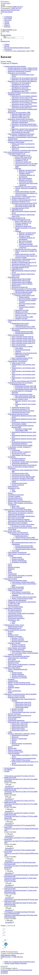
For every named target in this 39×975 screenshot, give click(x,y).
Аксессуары (15, 550)
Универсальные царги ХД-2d (21, 198)
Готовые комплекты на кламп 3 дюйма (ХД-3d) (22, 69)
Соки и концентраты (14, 691)
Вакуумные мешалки (25, 178)
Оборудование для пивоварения (18, 532)
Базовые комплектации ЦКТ (24, 331)
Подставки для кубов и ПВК (24, 317)
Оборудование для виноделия (17, 552)
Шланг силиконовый (18, 508)
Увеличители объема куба (23, 162)
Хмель (10, 565)
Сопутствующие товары (15, 606)
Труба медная (12, 719)
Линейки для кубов (21, 318)
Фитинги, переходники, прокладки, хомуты (21, 733)
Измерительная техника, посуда (14, 625)
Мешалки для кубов (21, 312)
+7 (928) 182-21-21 (15, 8)
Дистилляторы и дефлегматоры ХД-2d (23, 196)
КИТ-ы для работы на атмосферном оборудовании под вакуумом (23, 131)
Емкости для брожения (15, 577)
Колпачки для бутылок (15, 636)
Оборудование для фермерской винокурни (21, 134)
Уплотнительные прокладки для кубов (24, 712)
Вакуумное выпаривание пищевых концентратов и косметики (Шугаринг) (20, 520)
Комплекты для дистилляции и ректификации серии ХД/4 (21, 87)
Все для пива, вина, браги (12, 531)
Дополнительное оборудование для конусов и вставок (26, 194)
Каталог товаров (6, 35)
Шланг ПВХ (15, 506)
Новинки (15, 63)
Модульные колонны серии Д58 (25, 204)
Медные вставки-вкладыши (23, 292)
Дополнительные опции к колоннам (23, 410)
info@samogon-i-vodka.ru (8, 955)
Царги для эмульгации (19, 345)
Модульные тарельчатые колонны (22, 394)
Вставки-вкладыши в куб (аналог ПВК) (24, 289)
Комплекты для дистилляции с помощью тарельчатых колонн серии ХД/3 (24, 106)
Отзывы (12, 963)
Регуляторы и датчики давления (21, 526)
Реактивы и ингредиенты (12, 667)
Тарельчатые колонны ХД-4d (21, 412)
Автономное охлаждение (16, 494)
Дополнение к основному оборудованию (24, 150)
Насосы (10, 493)
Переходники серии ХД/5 (23, 705)
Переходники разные (21, 707)
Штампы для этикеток (18, 644)
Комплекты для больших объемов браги (24, 124)
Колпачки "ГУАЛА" (18, 638)
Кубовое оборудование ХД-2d (21, 155)
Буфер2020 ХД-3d (17, 269)
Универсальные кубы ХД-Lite (21, 280)
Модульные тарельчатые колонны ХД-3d (24, 265)
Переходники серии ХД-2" (20, 730)
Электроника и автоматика (12, 608)
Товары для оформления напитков (15, 630)
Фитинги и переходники (19, 738)
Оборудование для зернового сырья (19, 554)
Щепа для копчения (18, 587)
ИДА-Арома (12, 659)
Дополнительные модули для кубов (26, 163)
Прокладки (15, 737)
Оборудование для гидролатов (21, 455)
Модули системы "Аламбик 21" (21, 452)
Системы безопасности (15, 498)
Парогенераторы (13, 486)
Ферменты (11, 569)
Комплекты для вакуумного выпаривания (25, 129)
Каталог (6, 46)
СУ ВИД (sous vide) (14, 603)
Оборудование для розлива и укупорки (20, 575)
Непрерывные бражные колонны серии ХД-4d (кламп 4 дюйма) (24, 423)
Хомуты (14, 740)
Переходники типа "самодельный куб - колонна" (23, 722)
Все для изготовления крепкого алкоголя (17, 47)
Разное (10, 572)
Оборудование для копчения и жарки (23, 582)
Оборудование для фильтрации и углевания (21, 664)
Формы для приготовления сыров (22, 598)
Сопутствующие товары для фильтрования (25, 653)
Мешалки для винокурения (27, 170)
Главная (6, 44)
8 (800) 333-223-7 (18, 6)
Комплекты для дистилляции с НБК (19, 112)
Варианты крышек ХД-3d (23, 223)
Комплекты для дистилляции (17, 73)
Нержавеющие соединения (20, 735)
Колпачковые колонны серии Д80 (25, 387)
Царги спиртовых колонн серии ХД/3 (23, 341)
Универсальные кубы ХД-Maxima (22, 284)
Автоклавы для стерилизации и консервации (22, 602)
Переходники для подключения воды (19, 501)
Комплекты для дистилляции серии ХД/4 (24, 78)
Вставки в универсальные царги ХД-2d (24, 200)
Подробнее (8, 786)
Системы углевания (14, 496)
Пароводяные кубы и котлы (20, 323)
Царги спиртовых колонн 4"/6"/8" (22, 358)
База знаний (8, 18)
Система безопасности (15, 615)
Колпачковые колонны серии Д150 (26, 389)
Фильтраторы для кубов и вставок (25, 186)
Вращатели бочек (13, 663)
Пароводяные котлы (21, 325)
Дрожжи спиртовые (18, 559)
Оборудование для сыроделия (21, 592)
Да (1, 5)
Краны (14, 742)
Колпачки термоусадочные (20, 641)
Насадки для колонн (14, 714)
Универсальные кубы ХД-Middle (22, 282)
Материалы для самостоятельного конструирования (20, 694)
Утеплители (8, 49)
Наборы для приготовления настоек (19, 682)
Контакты (7, 26)
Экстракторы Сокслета (19, 453)
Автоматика (12, 457)
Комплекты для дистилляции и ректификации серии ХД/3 (21, 90)
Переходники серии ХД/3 (23, 704)
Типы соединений (13, 753)
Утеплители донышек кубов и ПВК (23, 478)
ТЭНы (14, 491)
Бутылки (10, 631)
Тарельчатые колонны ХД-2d (21, 201)
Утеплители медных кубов (20, 473)
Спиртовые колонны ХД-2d (20, 208)
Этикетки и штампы (14, 643)
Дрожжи (10, 555)
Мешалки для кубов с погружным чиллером (26, 180)
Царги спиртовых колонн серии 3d (22, 338)
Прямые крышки (24, 297)
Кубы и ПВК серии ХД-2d (23, 157)
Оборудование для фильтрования (22, 651)
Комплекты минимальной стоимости (19, 71)
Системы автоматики (18, 460)
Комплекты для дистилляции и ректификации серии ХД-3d (21, 83)
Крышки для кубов (17, 709)
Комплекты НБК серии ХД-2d (21, 114)
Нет (4, 5)
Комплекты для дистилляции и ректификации (22, 81)
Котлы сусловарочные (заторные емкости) (21, 466)
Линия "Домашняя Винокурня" (17, 669)
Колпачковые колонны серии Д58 (25, 386)
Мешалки (18, 168)
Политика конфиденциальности (11, 970)
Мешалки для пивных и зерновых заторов (26, 172)
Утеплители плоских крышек (21, 475)
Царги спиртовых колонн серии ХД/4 (23, 340)
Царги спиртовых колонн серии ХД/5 (23, 343)
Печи (13, 490)
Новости (7, 25)
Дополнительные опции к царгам (22, 346)
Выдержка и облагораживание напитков (16, 656)
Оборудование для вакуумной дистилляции (17, 509)
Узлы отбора (19, 348)
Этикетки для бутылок (19, 646)
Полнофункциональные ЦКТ (24, 333)
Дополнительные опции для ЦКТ (25, 549)
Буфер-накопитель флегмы (20, 359)
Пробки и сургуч (13, 635)
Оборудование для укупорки (17, 648)
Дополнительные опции (15, 751)
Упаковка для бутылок (15, 654)
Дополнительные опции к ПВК (25, 326)
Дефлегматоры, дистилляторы (17, 361)
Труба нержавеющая (14, 717)
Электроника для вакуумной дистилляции (25, 462)
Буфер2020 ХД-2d (17, 209)
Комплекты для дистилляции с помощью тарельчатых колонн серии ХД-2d (24, 96)
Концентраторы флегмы (22, 349)
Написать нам (15, 10)
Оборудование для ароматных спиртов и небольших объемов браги (20, 513)
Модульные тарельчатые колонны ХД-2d (24, 203)
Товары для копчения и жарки (17, 580)
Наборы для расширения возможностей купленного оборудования (20, 141)
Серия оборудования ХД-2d (16, 153)
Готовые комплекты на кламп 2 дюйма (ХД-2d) (22, 68)
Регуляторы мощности (18, 458)
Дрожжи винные (17, 557)
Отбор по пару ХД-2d (18, 363)
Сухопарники (16, 450)
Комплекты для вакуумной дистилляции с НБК (23, 429)
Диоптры (18, 351)
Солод (10, 564)
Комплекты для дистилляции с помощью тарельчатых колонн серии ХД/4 (24, 103)
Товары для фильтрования (16, 649)
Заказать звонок (6, 10)
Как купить (7, 20)
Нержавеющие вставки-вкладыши (25, 290)
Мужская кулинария (10, 578)
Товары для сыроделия (15, 590)
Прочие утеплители (18, 485)
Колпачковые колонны (19, 384)
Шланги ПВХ (12, 748)
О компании (8, 16)
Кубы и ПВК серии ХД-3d (23, 221)
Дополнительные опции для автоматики (24, 465)
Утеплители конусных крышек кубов (23, 476)
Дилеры (6, 23)
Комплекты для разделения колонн (26, 353)
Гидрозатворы (12, 574)
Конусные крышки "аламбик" (28, 298)
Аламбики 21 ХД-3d (21, 224)
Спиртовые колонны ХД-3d (20, 267)
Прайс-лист (6, 63)
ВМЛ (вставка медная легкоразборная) (22, 355)
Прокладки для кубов (22, 310)
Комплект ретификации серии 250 (22, 135)
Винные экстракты (14, 567)
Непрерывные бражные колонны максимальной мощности (22, 442)
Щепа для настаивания (15, 666)
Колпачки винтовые (18, 639)
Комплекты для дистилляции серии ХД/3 (24, 79)
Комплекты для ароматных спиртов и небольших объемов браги (23, 121)
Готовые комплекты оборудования (15, 66)
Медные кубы (16, 285)
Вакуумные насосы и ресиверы (17, 522)
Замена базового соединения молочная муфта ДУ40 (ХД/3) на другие (24, 759)
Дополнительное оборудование (21, 293)
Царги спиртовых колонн (16, 335)
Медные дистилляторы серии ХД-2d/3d (24, 381)
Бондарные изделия (14, 661)
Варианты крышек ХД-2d (23, 158)
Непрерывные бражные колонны (18, 414)
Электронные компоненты (20, 463)
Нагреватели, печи (14, 488)
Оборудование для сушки (16, 588)
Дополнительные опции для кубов (22, 765)
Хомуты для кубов (21, 315)
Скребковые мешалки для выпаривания (27, 175)
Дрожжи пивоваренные (19, 560)
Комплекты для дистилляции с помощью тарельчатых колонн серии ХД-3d (24, 100)
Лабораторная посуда (14, 628)
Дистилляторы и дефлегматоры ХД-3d (23, 259)
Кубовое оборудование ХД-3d (21, 219)
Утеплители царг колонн (19, 483)
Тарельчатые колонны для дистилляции (20, 382)
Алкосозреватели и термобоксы (18, 658)
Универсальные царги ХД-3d (21, 261)
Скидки (6, 21)
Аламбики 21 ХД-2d (21, 160)
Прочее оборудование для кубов (25, 191)
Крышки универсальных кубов (25, 295)
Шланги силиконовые (15, 750)
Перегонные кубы (13, 277)
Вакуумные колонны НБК (16, 518)
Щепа (10, 570)
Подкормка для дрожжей (19, 562)
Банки (10, 633)
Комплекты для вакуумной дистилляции (20, 119)
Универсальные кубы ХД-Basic (21, 279)
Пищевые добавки (13, 687)
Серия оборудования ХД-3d (16, 218)
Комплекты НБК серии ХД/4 (20, 116)
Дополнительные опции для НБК (22, 445)
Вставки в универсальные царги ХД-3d (24, 262)
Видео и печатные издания (16, 695)
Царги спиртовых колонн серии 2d (22, 336)
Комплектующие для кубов (16, 697)
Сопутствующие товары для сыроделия (24, 597)
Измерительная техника (15, 499)
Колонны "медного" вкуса (20, 399)
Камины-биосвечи (13, 605)
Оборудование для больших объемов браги (21, 516)
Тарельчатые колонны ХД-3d (21, 264)
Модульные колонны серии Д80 (25, 206)
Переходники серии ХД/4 (23, 702)
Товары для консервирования (17, 600)
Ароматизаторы (13, 681)
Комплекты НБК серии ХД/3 (20, 117)
